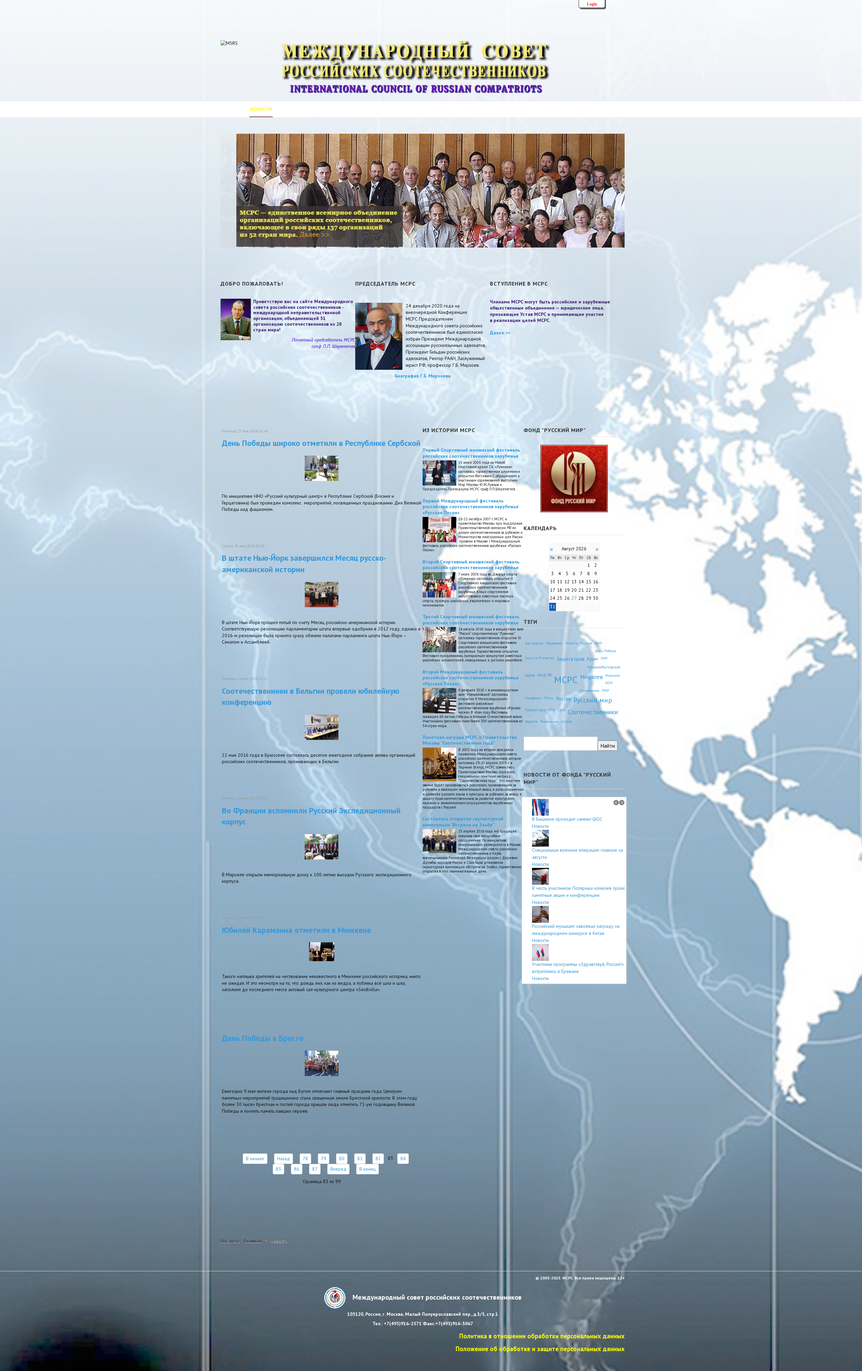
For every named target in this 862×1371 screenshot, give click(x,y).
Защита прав (570, 659)
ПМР (605, 690)
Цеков (566, 721)
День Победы (605, 650)
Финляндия (549, 721)
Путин (549, 697)
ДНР (598, 643)
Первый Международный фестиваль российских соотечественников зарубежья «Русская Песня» (471, 507)
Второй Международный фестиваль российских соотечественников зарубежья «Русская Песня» (471, 678)
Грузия (586, 643)
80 (341, 1158)
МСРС (565, 679)
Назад (283, 1158)
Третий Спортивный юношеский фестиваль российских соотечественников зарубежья (471, 620)
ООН (608, 682)
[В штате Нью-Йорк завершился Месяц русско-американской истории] (321, 594)
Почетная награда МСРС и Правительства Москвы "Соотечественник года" (470, 740)
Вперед (338, 1169)
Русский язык (535, 710)
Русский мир (592, 700)
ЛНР (604, 658)
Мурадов (612, 675)
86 (296, 1169)
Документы (400, 109)
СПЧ (552, 710)
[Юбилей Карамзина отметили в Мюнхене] (321, 951)
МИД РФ (544, 675)
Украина (531, 721)
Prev (616, 802)
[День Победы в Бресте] (321, 1063)
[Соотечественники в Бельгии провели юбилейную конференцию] (321, 727)
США (561, 710)
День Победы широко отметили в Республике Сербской (321, 443)
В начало (255, 1158)
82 (378, 1158)
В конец (367, 1169)
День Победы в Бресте (262, 1038)
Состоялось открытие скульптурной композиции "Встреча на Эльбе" (463, 822)
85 (278, 1169)
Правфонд (533, 697)
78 (305, 1158)
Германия (554, 643)
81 (360, 1158)
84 (403, 1158)
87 (315, 1169)
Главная (231, 109)
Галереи (471, 109)
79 (323, 1158)
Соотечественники (593, 712)
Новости (261, 109)
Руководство (320, 109)
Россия (563, 698)
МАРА (530, 675)
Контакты (503, 109)
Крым (592, 659)
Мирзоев (591, 677)
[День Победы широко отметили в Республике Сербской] (321, 468)
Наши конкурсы (544, 109)
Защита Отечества (539, 658)
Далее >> (500, 333)
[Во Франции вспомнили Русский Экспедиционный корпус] (321, 846)
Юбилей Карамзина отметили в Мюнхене (296, 930)
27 (574, 598)
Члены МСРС (361, 109)
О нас (288, 109)
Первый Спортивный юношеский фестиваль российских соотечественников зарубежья (471, 453)
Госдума (571, 643)
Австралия (534, 643)
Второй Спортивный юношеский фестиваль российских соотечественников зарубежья (471, 565)
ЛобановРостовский (603, 667)
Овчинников (589, 690)
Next (622, 802)
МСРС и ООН (439, 109)
